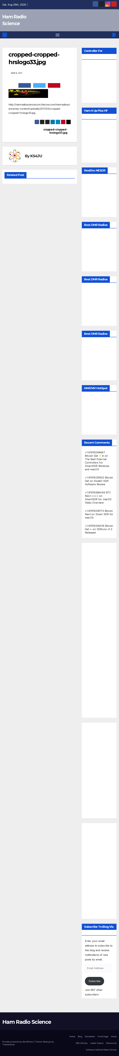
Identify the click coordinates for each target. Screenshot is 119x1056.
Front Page (103, 1036)
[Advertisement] (99, 630)
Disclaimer (90, 1036)
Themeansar (8, 1044)
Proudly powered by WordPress (18, 1041)
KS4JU (36, 156)
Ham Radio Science (26, 1022)
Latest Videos (97, 1043)
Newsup (47, 1041)
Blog (80, 1036)
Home (72, 1036)
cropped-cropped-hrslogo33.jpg (55, 131)
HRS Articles (82, 1043)
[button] (109, 34)
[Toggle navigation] (57, 35)
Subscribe (94, 981)
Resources (111, 1043)
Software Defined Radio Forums (101, 1049)
